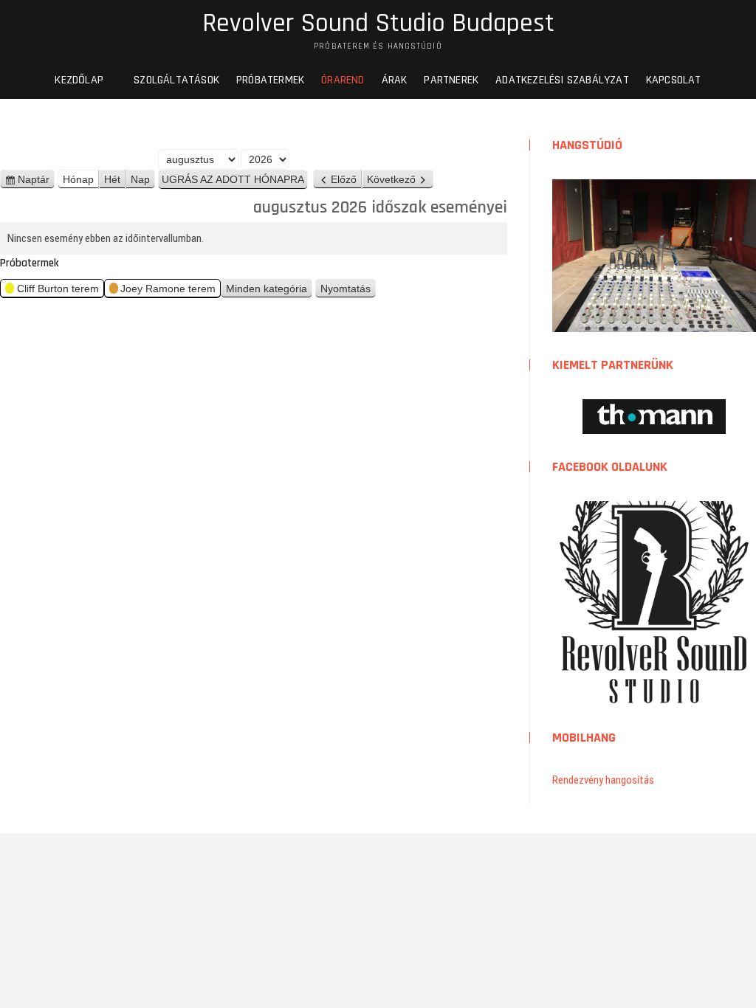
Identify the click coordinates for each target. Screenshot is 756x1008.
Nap (140, 179)
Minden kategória (266, 288)
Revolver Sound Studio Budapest (378, 23)
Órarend (342, 80)
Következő (391, 179)
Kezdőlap (79, 80)
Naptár (36, 181)
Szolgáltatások (176, 80)
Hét (112, 179)
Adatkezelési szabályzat (562, 80)
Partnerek (451, 80)
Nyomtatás (348, 290)
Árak (395, 80)
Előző (344, 179)
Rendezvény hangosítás (603, 780)
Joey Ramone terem (168, 288)
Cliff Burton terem (58, 288)
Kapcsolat (673, 80)
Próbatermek (270, 80)
